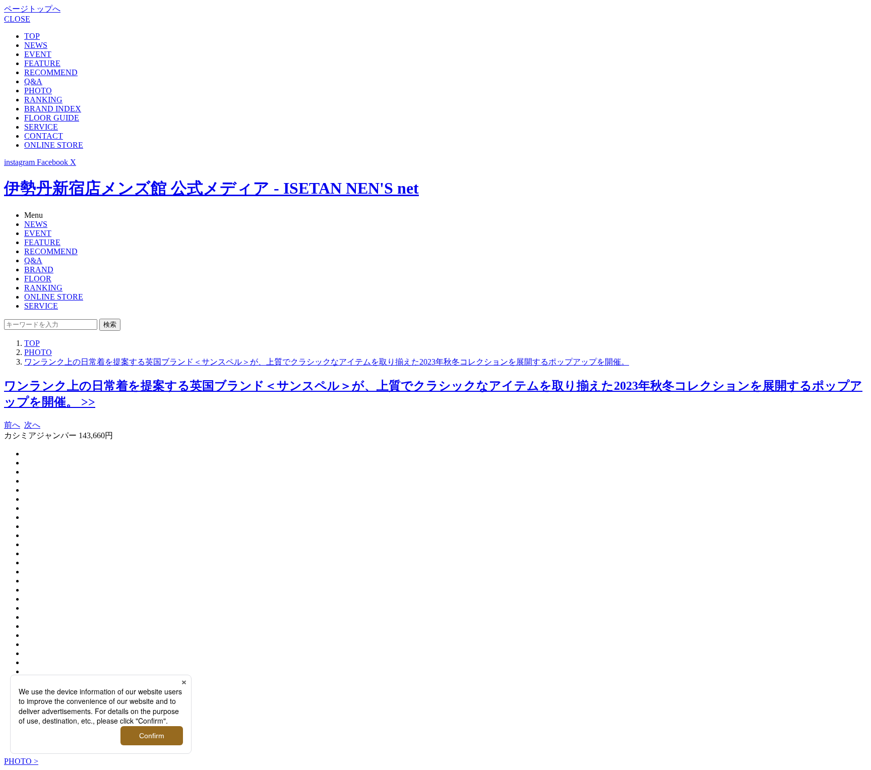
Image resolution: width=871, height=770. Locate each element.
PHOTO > (21, 761)
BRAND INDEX (52, 108)
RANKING (43, 99)
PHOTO (38, 90)
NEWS (35, 45)
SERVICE (41, 127)
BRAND (38, 269)
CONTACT (43, 136)
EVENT (37, 54)
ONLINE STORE (53, 145)
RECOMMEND (51, 72)
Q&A (33, 81)
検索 (109, 324)
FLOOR (37, 278)
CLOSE (17, 19)
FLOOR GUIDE (51, 117)
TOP (32, 36)
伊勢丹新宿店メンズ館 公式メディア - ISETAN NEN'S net (211, 188)
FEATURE (42, 63)
